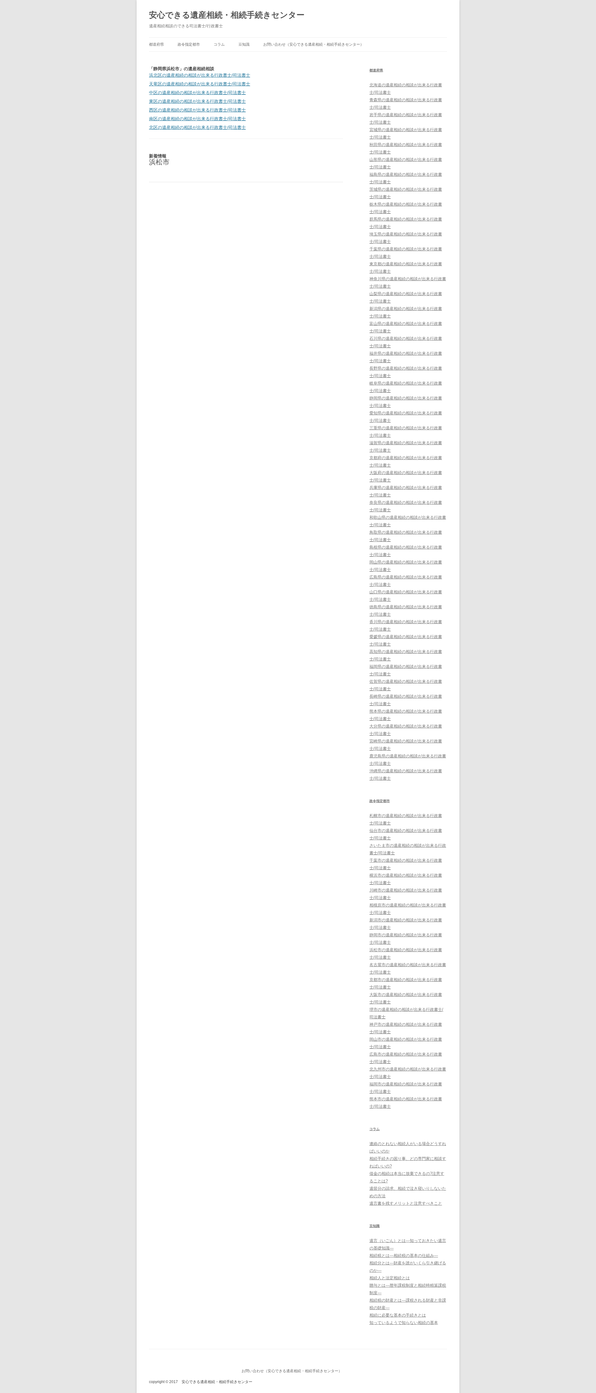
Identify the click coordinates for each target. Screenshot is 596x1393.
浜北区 (199, 75)
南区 (197, 118)
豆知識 (244, 44)
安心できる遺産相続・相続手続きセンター (227, 15)
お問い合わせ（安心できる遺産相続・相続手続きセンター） (313, 44)
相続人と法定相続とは (389, 1278)
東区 (197, 101)
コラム (219, 44)
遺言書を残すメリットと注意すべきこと (405, 1203)
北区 (197, 127)
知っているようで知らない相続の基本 (403, 1322)
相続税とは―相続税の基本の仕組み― (403, 1255)
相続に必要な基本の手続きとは (397, 1315)
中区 (197, 92)
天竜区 (199, 83)
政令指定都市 (189, 44)
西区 (197, 109)
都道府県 (156, 44)
